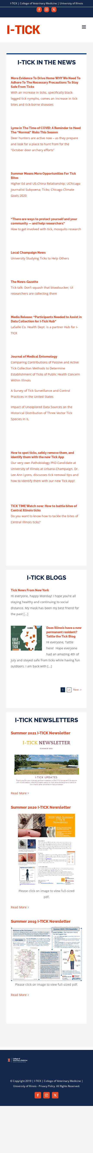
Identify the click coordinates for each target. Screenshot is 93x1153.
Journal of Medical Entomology (34, 356)
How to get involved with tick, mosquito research (46, 229)
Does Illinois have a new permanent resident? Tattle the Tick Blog (64, 632)
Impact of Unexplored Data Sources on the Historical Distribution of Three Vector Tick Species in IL (41, 413)
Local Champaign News (28, 252)
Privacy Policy (47, 1086)
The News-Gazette (24, 282)
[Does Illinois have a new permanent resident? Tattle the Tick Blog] (26, 638)
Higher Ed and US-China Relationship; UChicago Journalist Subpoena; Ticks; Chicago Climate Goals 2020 (45, 189)
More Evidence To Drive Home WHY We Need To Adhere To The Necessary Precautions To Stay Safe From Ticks (45, 82)
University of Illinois (71, 3)
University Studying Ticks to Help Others (40, 258)
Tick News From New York (30, 590)
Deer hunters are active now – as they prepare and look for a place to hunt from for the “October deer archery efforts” (44, 144)
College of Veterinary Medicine (38, 3)
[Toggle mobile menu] (84, 27)
